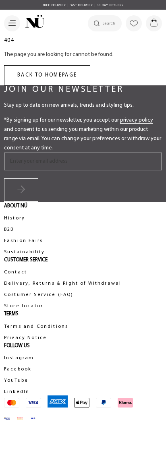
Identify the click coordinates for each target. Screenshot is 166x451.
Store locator (23, 306)
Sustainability (24, 252)
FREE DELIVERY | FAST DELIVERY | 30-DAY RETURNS (83, 5)
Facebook (17, 369)
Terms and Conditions (36, 326)
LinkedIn (16, 391)
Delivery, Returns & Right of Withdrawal (62, 283)
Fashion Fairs (23, 240)
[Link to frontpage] (32, 22)
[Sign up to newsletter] (21, 190)
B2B (9, 229)
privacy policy (136, 120)
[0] (154, 23)
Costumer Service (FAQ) (39, 294)
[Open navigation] (12, 23)
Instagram (19, 358)
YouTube (16, 380)
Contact (15, 272)
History (14, 218)
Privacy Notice (25, 337)
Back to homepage (47, 75)
